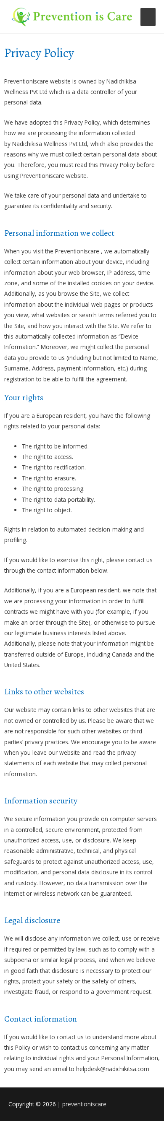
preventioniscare (84, 1104)
